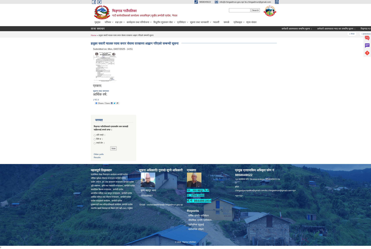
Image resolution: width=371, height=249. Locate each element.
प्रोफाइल (238, 22)
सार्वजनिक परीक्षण (196, 229)
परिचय (108, 22)
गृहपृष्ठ (97, 22)
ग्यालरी (216, 22)
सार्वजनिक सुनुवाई (196, 224)
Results (97, 157)
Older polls (99, 154)
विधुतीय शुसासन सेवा (163, 22)
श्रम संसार (251, 22)
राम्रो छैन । (100, 143)
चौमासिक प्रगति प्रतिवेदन (199, 220)
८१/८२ (96, 99)
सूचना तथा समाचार (101, 91)
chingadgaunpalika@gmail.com (250, 190)
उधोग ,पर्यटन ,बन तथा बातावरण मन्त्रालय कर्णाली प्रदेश (112, 182)
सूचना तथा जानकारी (199, 22)
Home (93, 35)
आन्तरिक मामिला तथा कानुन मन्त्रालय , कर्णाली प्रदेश (111, 193)
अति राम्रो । (100, 135)
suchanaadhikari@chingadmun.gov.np (165, 204)
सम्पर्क (226, 22)
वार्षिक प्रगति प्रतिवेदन (198, 215)
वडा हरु (118, 22)
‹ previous (355, 34)
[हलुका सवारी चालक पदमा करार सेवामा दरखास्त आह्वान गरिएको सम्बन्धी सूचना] (105, 67)
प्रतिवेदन (181, 22)
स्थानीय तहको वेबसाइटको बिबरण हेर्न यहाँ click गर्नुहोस (112, 208)
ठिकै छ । (99, 139)
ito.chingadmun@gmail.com (278, 190)
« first (341, 34)
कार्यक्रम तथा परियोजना (138, 22)
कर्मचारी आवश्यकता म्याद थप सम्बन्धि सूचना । (326, 28)
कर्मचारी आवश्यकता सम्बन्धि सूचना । (286, 28)
